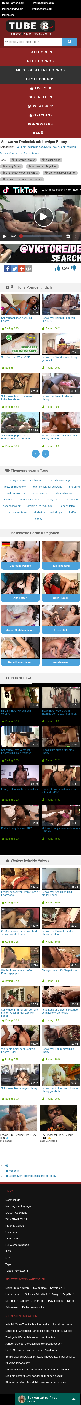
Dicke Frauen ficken (17, 1287)
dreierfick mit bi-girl (60, 480)
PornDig (39, 1300)
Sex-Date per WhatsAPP (15, 357)
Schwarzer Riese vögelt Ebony (19, 1088)
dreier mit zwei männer (62, 172)
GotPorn (24, 1300)
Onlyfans (42, 115)
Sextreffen (40, 97)
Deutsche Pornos (20, 565)
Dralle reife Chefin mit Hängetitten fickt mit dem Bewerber (38, 1330)
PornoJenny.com (43, 3)
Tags (8, 1264)
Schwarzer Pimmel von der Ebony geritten (57, 933)
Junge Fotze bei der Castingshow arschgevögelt (33, 1343)
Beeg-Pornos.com (13, 3)
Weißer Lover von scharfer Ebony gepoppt (16, 972)
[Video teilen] (21, 268)
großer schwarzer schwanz (21, 172)
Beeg (55, 1294)
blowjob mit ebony (15, 486)
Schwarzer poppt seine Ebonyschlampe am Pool (15, 437)
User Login (11, 1232)
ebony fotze (68, 506)
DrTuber (10, 1300)
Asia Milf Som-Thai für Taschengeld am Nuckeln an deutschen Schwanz (40, 1324)
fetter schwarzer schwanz (47, 486)
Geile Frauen (60, 597)
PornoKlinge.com (12, 9)
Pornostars (40, 124)
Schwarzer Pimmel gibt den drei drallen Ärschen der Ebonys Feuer (19, 1012)
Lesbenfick (61, 630)
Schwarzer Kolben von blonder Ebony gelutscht (60, 1090)
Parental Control (15, 1225)
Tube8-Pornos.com (16, 1270)
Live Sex (42, 88)
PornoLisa (8, 15)
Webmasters (12, 1238)
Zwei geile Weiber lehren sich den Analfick (30, 1337)
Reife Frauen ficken (20, 662)
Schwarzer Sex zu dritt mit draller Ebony (57, 894)
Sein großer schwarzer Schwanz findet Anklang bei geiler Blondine (40, 1356)
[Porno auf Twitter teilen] (14, 268)
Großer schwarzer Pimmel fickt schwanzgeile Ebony (19, 933)
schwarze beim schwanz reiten (23, 179)
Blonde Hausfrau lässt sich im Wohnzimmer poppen (35, 1382)
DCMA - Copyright (16, 1212)
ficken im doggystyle (40, 147)
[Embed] (28, 268)
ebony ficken (13, 166)
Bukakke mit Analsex (17, 1363)
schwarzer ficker (17, 512)
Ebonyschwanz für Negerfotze (59, 970)
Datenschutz (12, 1199)
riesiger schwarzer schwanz (26, 480)
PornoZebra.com (42, 9)
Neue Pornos (40, 61)
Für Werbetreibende (17, 1245)
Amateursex (60, 662)
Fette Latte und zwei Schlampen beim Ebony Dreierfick (60, 1011)
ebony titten (40, 493)
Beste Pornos (40, 79)
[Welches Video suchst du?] (69, 42)
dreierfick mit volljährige (48, 512)
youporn (22, 147)
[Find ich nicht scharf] (73, 269)
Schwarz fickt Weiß (36, 1294)
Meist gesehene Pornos (40, 70)
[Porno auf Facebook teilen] (7, 268)
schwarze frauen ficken (25, 153)
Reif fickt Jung (61, 565)
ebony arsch (53, 499)
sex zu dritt (59, 147)
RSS (8, 1251)
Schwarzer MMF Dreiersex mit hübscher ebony (18, 398)
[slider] (41, 236)
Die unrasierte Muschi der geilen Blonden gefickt (33, 1376)
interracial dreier (25, 159)
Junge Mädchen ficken (20, 630)
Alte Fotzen (20, 597)
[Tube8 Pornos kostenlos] (32, 34)
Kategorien (40, 52)
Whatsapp (42, 106)
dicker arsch (52, 159)
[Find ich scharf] (57, 269)
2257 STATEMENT (16, 1219)
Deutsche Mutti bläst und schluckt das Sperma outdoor (37, 1369)
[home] (42, 1165)
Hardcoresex (13, 1294)
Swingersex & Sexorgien (47, 1287)
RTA (7, 1257)
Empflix (66, 1294)
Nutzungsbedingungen (18, 1206)
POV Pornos (55, 1300)
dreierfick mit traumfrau (40, 506)
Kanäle (40, 133)
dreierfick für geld (29, 499)
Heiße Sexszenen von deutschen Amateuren (31, 1350)
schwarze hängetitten (44, 166)
